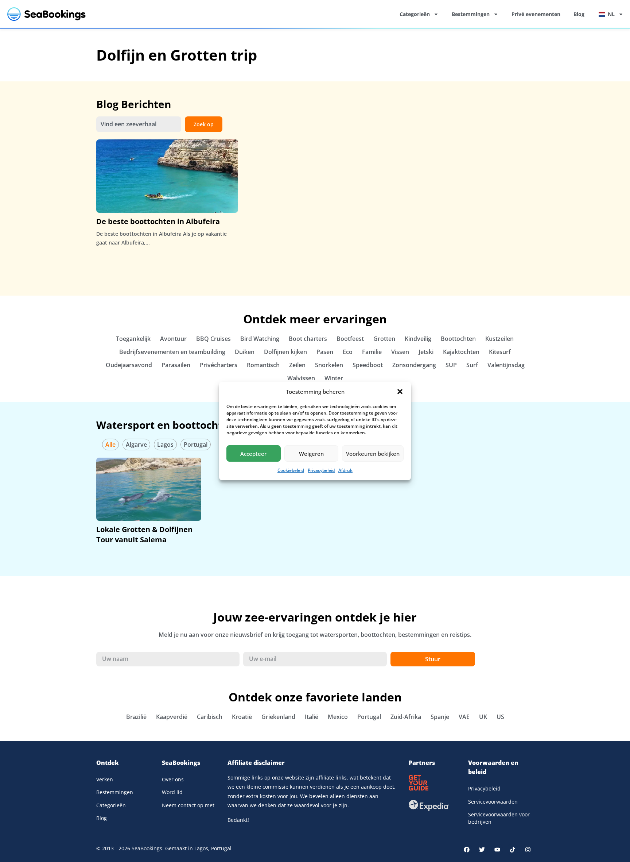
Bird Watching (259, 339)
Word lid (172, 792)
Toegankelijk (133, 339)
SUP (451, 365)
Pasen (324, 352)
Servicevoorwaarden (493, 801)
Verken (104, 779)
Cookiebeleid (290, 470)
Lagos (165, 444)
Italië (311, 717)
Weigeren (311, 453)
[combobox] (138, 124)
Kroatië (242, 717)
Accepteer (253, 453)
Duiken (244, 352)
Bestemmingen (471, 14)
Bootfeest (350, 339)
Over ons (173, 779)
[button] (400, 391)
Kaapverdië (171, 717)
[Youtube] (497, 849)
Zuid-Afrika (405, 717)
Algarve (136, 444)
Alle (110, 444)
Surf (472, 365)
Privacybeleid (321, 470)
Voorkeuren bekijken (373, 453)
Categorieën (415, 14)
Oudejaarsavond (129, 365)
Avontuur (173, 339)
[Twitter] (482, 849)
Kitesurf (500, 352)
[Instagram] (528, 849)
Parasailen (176, 365)
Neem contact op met (188, 805)
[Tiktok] (512, 849)
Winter (333, 378)
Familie (372, 352)
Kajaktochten (461, 352)
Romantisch (263, 365)
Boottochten (458, 339)
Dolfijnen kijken (285, 352)
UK (483, 717)
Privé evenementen (536, 14)
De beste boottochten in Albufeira (158, 221)
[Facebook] (466, 849)
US (500, 717)
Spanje (440, 717)
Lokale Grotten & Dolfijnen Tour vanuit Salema (144, 534)
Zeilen (297, 365)
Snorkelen (329, 365)
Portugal (195, 444)
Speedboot (368, 365)
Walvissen (301, 378)
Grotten (384, 339)
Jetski (426, 352)
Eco (348, 352)
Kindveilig (418, 339)
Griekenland (278, 717)
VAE (464, 717)
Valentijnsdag (506, 365)
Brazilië (136, 717)
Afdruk (345, 470)
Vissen (400, 352)
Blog (578, 14)
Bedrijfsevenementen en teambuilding (172, 352)
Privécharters (218, 365)
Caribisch (209, 717)
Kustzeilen (499, 339)
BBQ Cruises (213, 339)
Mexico (338, 717)
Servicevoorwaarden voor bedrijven (499, 818)
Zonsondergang (414, 365)
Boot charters (308, 339)
